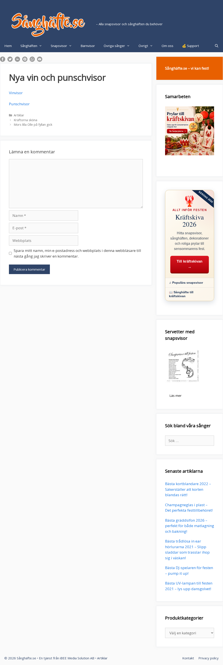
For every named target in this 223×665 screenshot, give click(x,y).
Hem (8, 46)
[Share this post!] (2, 60)
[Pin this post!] (24, 60)
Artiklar (19, 115)
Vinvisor (16, 92)
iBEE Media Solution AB (77, 658)
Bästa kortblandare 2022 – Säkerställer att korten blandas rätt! (188, 489)
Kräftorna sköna (25, 120)
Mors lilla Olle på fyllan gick (33, 124)
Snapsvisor (59, 46)
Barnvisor (88, 46)
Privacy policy (208, 658)
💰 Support (190, 46)
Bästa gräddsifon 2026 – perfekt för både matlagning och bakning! (189, 526)
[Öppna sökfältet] (216, 45)
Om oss (167, 46)
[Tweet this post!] (10, 60)
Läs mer (175, 395)
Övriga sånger (114, 46)
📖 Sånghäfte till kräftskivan (181, 294)
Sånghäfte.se (26, 658)
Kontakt (188, 658)
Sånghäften (28, 46)
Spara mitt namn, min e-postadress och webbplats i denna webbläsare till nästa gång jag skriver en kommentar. (77, 253)
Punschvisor (19, 103)
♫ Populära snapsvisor (186, 282)
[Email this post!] (39, 60)
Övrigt (143, 46)
